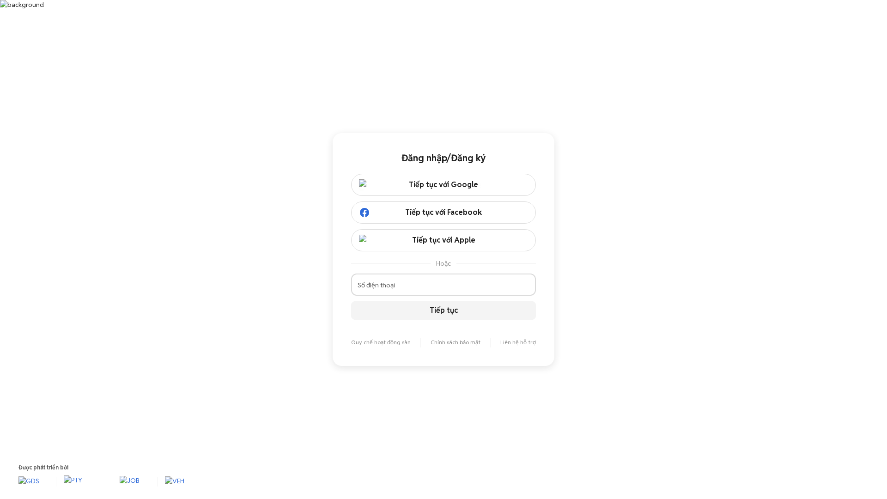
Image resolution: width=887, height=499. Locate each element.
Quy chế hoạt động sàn (381, 342)
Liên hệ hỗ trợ (518, 342)
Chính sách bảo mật (455, 342)
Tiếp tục (444, 310)
